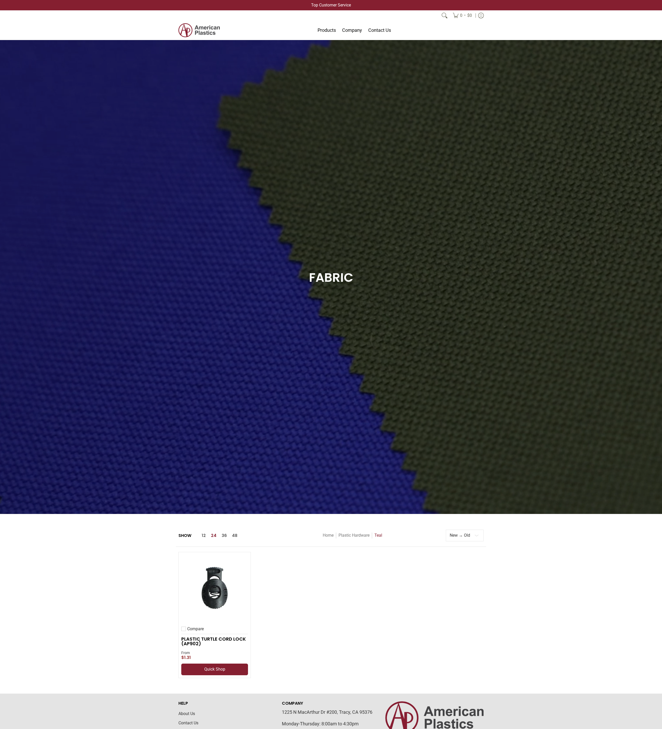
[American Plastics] (199, 30)
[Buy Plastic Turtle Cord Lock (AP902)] (214, 588)
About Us (186, 713)
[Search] (444, 15)
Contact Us (188, 722)
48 (234, 535)
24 (213, 535)
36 (224, 535)
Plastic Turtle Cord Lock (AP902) (213, 641)
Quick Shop (214, 669)
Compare (195, 629)
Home (328, 535)
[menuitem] (462, 15)
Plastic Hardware (354, 535)
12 (204, 535)
